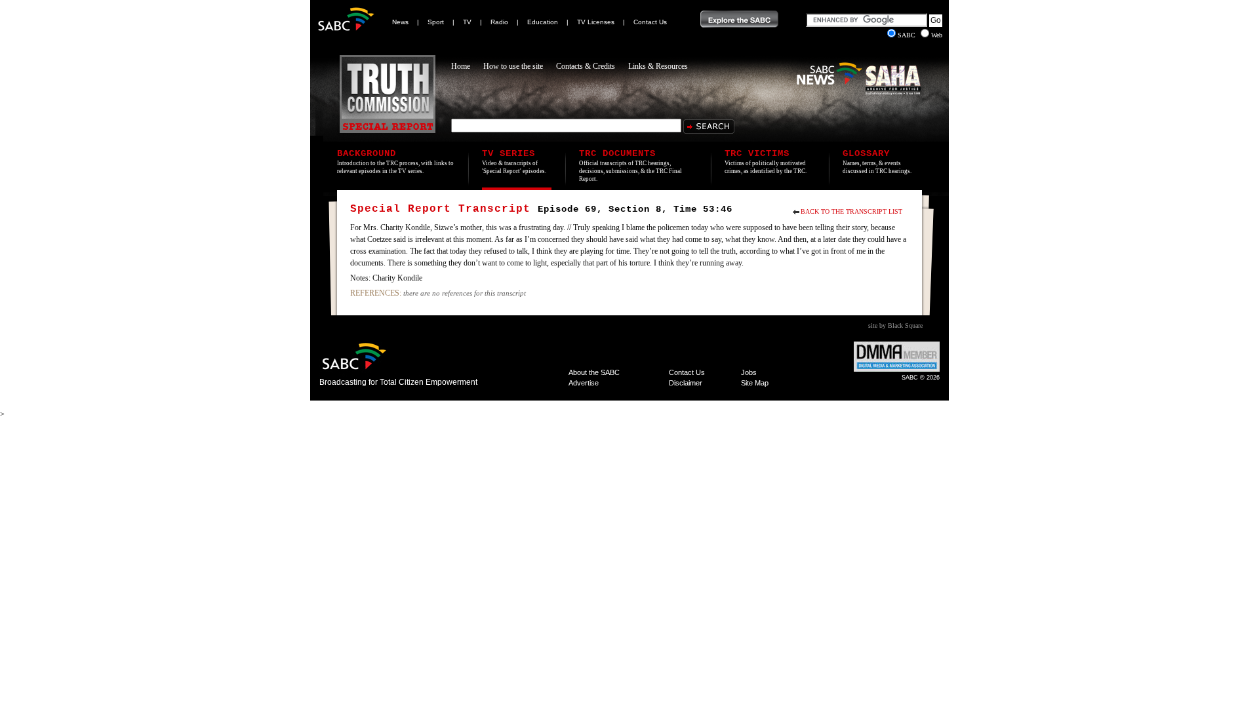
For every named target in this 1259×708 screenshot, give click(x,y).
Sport (436, 22)
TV (467, 22)
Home (460, 66)
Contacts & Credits (585, 66)
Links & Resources (658, 66)
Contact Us (650, 22)
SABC (907, 35)
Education (542, 22)
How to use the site (513, 66)
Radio (499, 22)
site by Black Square (895, 325)
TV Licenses (595, 22)
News (400, 22)
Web (936, 35)
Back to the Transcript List (851, 211)
